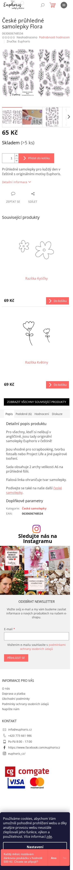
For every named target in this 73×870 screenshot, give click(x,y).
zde (49, 836)
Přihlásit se (16, 658)
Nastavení (35, 847)
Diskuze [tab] (57, 414)
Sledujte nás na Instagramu (37, 538)
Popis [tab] (9, 414)
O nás (6, 688)
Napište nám (10, 709)
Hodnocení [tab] (41, 414)
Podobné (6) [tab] (24, 414)
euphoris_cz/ (16, 753)
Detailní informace (14, 182)
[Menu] (64, 5)
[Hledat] (43, 5)
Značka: (18, 41)
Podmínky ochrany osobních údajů (25, 704)
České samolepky (34, 508)
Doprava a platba (13, 693)
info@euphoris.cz (20, 729)
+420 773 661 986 (20, 736)
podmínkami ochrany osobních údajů (43, 647)
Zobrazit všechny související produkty (36, 402)
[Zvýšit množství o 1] (16, 156)
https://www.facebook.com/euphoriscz (34, 747)
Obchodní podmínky (16, 699)
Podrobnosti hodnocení (55, 37)
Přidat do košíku (39, 158)
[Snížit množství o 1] (16, 160)
